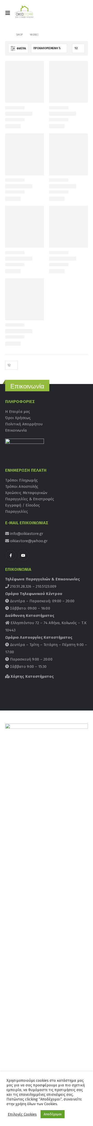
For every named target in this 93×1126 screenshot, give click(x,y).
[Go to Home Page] (7, 35)
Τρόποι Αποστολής (21, 486)
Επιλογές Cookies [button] (22, 1114)
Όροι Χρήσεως (18, 417)
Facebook (11, 555)
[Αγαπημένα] (81, 14)
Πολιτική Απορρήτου (24, 424)
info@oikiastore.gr (26, 533)
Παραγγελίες (16, 511)
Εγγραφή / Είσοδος (22, 505)
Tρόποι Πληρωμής (21, 480)
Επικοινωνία (16, 430)
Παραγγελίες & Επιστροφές (29, 499)
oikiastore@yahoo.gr (28, 541)
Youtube (23, 555)
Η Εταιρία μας (17, 411)
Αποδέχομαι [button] (52, 1114)
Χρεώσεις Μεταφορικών (26, 492)
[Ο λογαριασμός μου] (69, 14)
